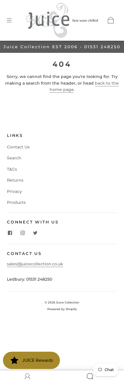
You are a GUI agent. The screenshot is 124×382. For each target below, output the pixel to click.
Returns (15, 180)
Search (14, 158)
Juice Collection (67, 302)
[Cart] (110, 20)
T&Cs (12, 169)
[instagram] (22, 233)
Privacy (14, 191)
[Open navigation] (13, 20)
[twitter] (35, 233)
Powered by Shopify (62, 309)
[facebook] (9, 233)
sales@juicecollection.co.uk (35, 264)
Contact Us (18, 147)
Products (16, 202)
